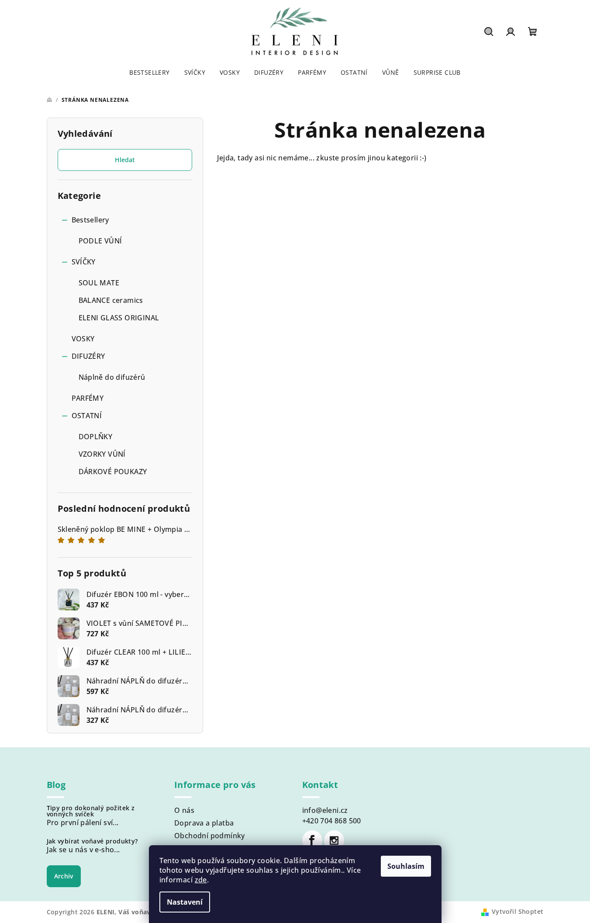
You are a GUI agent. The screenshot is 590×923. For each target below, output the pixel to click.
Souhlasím (405, 866)
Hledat (125, 160)
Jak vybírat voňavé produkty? (92, 841)
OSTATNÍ (87, 415)
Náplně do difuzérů (112, 377)
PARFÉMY (88, 398)
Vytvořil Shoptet (517, 911)
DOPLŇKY (96, 436)
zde (201, 880)
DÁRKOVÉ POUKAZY (113, 471)
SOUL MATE (99, 283)
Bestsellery (90, 220)
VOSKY (83, 339)
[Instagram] (334, 840)
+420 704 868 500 (331, 821)
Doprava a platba (204, 823)
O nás (184, 810)
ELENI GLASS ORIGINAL (119, 318)
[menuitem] (149, 72)
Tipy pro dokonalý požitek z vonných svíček (91, 811)
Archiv (63, 876)
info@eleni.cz (325, 810)
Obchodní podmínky (209, 835)
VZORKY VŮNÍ (102, 454)
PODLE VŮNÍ (100, 241)
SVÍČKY (84, 262)
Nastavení (185, 902)
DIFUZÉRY (88, 356)
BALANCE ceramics (111, 300)
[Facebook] (312, 840)
